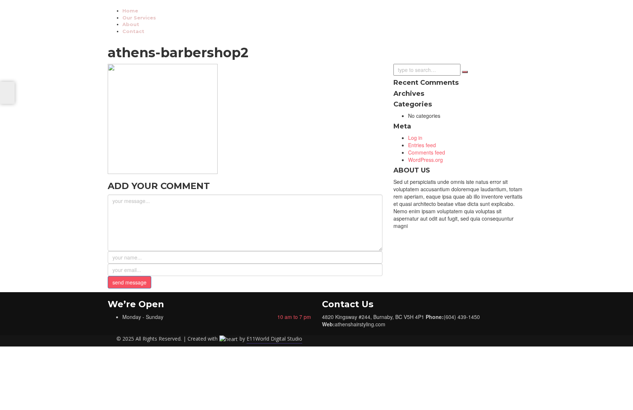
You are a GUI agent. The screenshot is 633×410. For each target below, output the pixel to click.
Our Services (139, 18)
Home (130, 11)
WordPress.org (425, 159)
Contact (133, 31)
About (130, 24)
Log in (415, 137)
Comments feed (426, 152)
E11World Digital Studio (274, 338)
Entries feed (422, 145)
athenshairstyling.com (360, 324)
